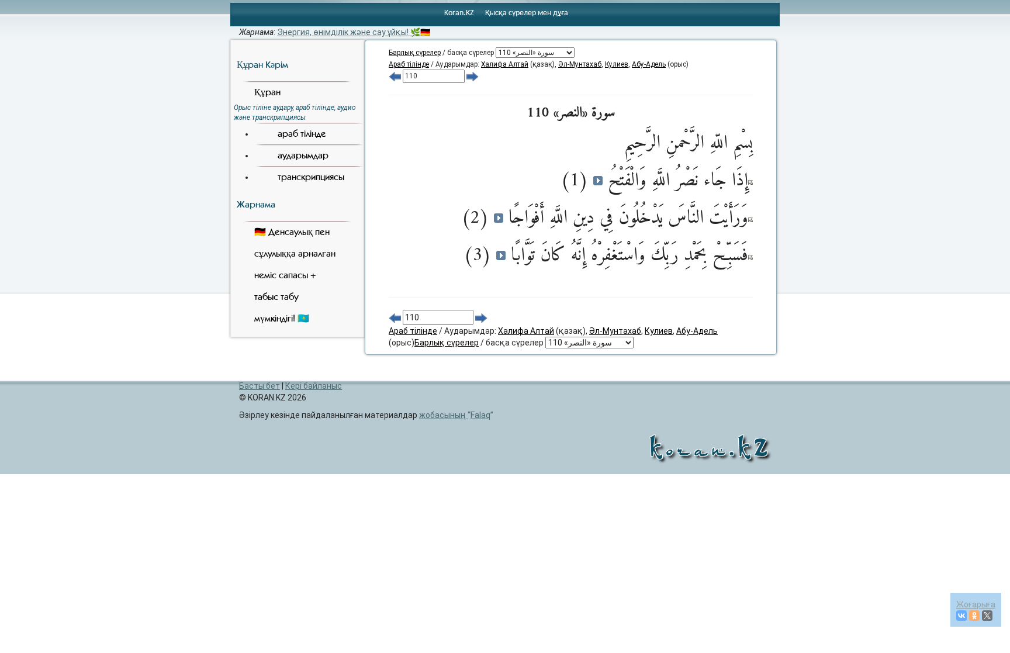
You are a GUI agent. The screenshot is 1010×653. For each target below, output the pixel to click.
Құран (267, 92)
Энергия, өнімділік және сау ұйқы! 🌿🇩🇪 (353, 32)
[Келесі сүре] (472, 76)
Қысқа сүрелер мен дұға (526, 13)
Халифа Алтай (504, 64)
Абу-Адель (649, 64)
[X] (987, 615)
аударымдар (303, 155)
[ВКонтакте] (961, 615)
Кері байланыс (313, 386)
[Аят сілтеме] (750, 182)
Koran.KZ (459, 13)
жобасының (454, 415)
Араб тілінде (409, 64)
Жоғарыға (975, 604)
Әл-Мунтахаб (579, 64)
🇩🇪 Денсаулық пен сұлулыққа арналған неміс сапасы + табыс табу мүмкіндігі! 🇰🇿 (294, 275)
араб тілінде (302, 134)
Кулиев (616, 64)
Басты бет (259, 386)
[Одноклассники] (974, 615)
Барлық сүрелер (415, 53)
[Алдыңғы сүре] (395, 76)
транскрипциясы (311, 177)
